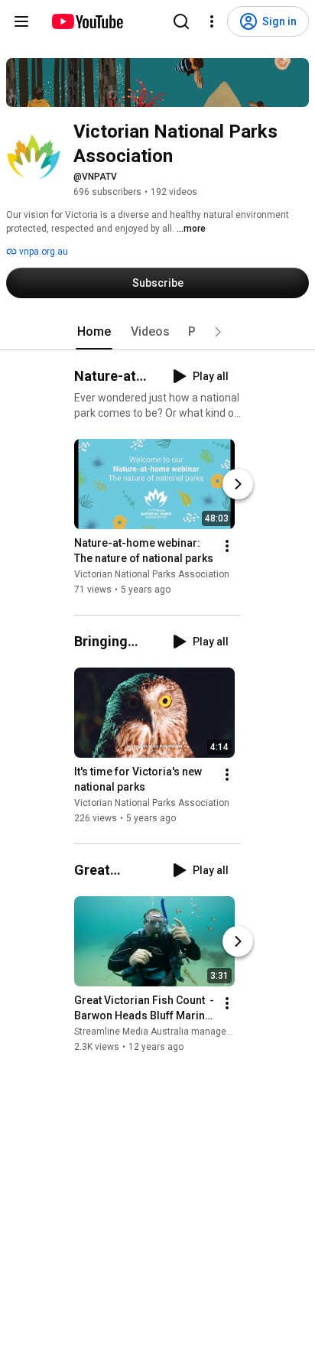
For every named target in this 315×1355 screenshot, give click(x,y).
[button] (218, 332)
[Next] (237, 484)
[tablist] (157, 332)
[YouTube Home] (87, 21)
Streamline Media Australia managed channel (171, 1031)
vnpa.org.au (42, 251)
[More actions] (227, 546)
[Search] (181, 21)
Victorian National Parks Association (151, 574)
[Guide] (21, 21)
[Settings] (212, 21)
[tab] (94, 332)
